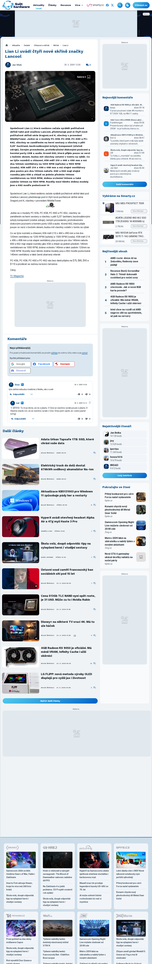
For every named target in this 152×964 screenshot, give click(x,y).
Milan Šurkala (47, 453)
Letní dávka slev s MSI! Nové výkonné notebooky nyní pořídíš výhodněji (130, 874)
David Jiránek (47, 557)
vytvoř (85, 353)
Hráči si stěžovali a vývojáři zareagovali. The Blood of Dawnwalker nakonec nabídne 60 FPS (57, 876)
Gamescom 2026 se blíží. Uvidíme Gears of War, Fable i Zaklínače (20, 874)
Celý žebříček (125, 475)
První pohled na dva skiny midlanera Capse (18, 941)
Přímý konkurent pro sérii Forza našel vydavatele (119, 496)
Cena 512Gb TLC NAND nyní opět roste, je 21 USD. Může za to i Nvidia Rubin (68, 597)
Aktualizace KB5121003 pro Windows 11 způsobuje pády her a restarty (67, 493)
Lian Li (65, 45)
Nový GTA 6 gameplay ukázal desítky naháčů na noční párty (119, 557)
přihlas (54, 353)
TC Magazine (17, 276)
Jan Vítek (17, 65)
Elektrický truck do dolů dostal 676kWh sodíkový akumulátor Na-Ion (67, 467)
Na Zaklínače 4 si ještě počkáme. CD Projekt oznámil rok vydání (57, 889)
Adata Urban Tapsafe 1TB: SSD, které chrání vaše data (67, 441)
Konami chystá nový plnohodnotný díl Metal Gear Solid (117, 510)
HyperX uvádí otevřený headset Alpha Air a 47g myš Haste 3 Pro (67, 519)
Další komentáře (124, 184)
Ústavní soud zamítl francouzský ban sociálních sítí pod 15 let (67, 571)
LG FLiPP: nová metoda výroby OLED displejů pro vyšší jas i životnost (66, 676)
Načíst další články (50, 701)
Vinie (17, 385)
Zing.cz (108, 532)
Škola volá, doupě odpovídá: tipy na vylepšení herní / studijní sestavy (66, 545)
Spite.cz (108, 500)
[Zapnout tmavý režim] (127, 5)
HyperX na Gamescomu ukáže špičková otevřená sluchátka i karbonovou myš (94, 874)
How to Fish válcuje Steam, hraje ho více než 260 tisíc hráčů (19, 886)
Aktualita (16, 45)
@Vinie (16, 408)
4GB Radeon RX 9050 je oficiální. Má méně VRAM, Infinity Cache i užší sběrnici (66, 652)
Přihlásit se (141, 5)
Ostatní (27, 45)
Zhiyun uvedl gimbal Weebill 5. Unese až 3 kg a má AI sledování (131, 954)
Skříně (56, 45)
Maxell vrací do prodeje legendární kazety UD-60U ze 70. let (94, 886)
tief (17, 403)
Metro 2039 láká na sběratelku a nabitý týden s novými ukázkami (120, 541)
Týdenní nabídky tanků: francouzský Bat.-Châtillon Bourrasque (56, 954)
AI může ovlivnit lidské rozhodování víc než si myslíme (91, 898)
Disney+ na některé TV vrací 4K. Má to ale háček (68, 623)
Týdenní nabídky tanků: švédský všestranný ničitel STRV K (55, 942)
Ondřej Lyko (46, 531)
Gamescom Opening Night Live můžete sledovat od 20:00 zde (119, 525)
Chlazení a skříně (41, 45)
